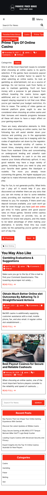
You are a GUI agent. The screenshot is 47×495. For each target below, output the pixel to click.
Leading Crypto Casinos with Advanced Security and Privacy (23, 439)
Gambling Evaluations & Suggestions (18, 259)
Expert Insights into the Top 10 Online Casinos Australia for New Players (21, 446)
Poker (5, 473)
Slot (4, 482)
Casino (27, 34)
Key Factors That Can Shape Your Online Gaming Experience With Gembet (22, 420)
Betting (5, 477)
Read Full (9, 285)
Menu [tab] (39, 19)
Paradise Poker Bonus (11, 34)
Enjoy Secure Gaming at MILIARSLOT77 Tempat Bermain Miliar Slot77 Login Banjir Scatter (21, 432)
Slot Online (9, 246)
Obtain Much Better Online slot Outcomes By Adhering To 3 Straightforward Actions (23, 297)
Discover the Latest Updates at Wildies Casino (21, 426)
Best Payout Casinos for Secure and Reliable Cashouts (23, 365)
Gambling (6, 468)
